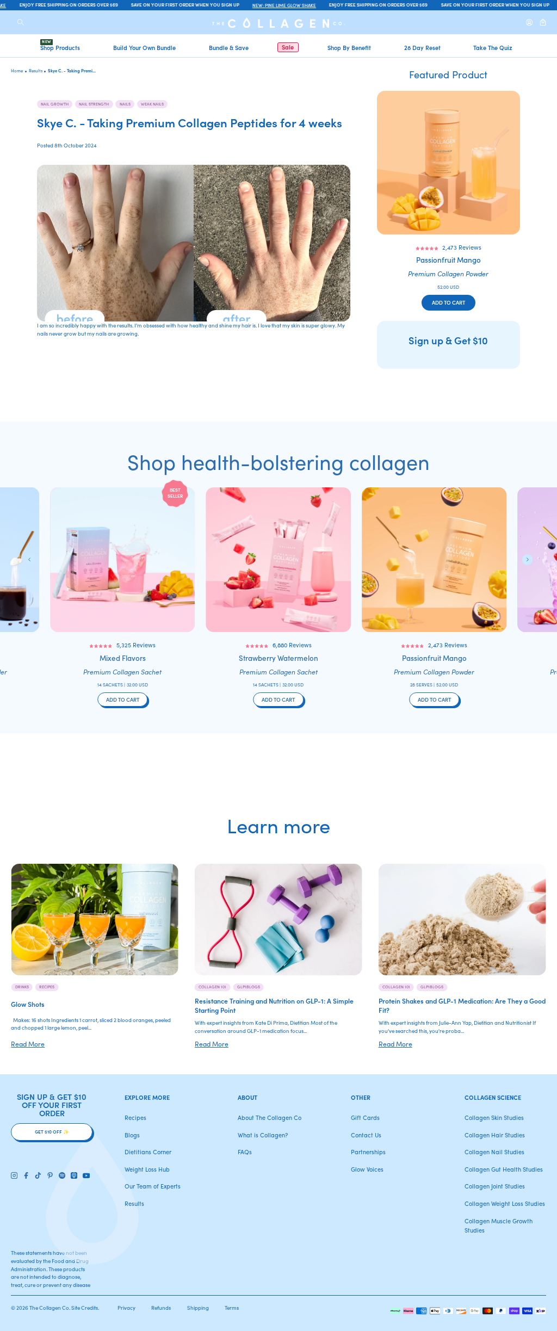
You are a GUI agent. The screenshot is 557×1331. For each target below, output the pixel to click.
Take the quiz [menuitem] (492, 47)
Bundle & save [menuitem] (229, 47)
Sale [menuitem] (288, 47)
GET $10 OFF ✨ (52, 1132)
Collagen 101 (212, 986)
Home (17, 70)
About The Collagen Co (269, 1117)
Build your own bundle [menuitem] (144, 47)
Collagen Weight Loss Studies (505, 1203)
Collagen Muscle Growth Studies (499, 1225)
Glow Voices (367, 1169)
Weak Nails (152, 104)
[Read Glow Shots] (94, 919)
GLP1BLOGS (248, 986)
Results (134, 1203)
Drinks (22, 986)
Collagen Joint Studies (495, 1186)
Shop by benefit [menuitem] (349, 47)
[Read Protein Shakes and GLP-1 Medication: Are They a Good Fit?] (462, 919)
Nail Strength (94, 104)
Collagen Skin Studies (494, 1117)
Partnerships (368, 1152)
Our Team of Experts (153, 1186)
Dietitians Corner (148, 1152)
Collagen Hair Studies (495, 1135)
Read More (28, 1043)
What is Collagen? (263, 1135)
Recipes (46, 986)
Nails (125, 104)
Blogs (132, 1135)
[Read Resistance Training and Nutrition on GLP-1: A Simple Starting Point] (278, 919)
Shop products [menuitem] (60, 47)
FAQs (245, 1152)
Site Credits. (85, 1307)
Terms (232, 1307)
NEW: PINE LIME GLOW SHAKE (278, 5)
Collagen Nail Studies (494, 1152)
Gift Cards (365, 1117)
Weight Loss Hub (147, 1169)
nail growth (55, 104)
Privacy (126, 1307)
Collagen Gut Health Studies (504, 1169)
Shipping (198, 1307)
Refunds (161, 1307)
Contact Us (366, 1135)
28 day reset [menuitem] (422, 47)
